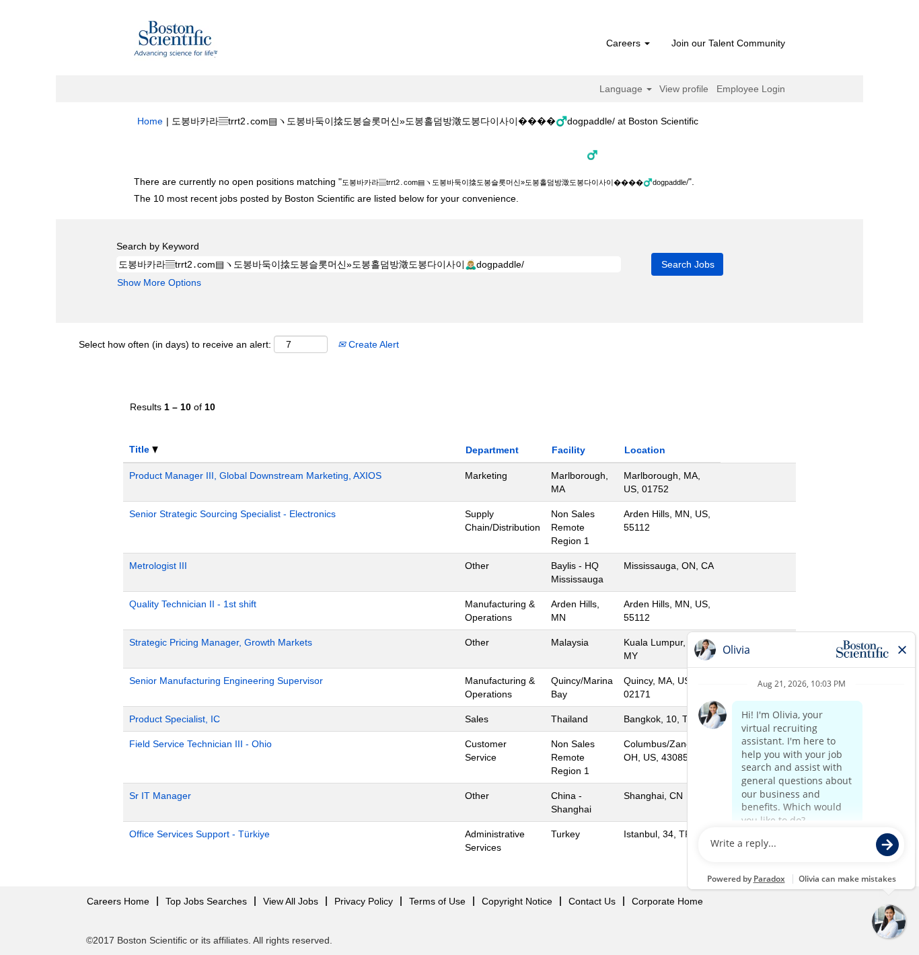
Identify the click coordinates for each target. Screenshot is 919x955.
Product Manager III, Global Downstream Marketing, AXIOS (255, 475)
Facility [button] (568, 450)
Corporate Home (667, 901)
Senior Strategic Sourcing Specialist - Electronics (232, 513)
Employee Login (750, 88)
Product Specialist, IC (174, 719)
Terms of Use (437, 901)
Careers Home (118, 901)
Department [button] (492, 450)
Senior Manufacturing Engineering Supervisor (226, 680)
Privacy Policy (363, 901)
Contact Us (592, 901)
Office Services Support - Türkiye (199, 834)
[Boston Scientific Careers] (176, 41)
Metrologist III (158, 565)
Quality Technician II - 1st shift (192, 604)
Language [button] (622, 88)
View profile (683, 88)
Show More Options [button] (159, 282)
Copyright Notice (517, 901)
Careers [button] (624, 43)
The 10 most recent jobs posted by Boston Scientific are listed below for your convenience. (326, 198)
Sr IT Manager (160, 795)
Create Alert (372, 344)
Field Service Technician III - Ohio (200, 743)
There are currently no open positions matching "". (414, 181)
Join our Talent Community (728, 43)
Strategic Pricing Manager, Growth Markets (220, 642)
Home (150, 121)
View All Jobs (290, 901)
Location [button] (644, 450)
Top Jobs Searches (206, 901)
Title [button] (140, 449)
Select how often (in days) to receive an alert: (175, 344)
